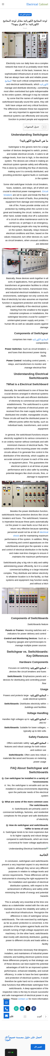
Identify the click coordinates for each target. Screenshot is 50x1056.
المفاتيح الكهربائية (25, 14)
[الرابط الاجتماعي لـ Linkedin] (22, 1008)
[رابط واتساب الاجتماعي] (16, 1008)
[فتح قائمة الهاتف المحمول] (3, 4)
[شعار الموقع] (37, 4)
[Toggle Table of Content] (43, 127)
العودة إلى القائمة (25, 1016)
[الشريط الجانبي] (47, 320)
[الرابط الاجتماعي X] (27, 1008)
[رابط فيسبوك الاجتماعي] (33, 1008)
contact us (23, 999)
